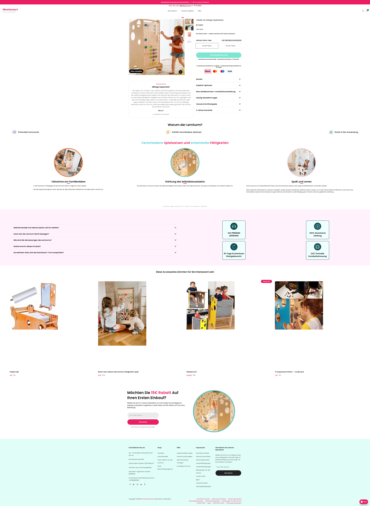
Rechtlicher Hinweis (202, 453)
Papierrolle (14, 372)
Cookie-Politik (200, 476)
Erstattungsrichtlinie (202, 460)
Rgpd (197, 480)
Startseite (161, 453)
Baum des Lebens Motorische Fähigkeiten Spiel (118, 372)
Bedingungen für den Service (231, 501)
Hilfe (199, 11)
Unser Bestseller (163, 456)
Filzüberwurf (191, 372)
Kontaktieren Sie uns (183, 466)
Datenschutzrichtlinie (203, 456)
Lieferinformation (202, 483)
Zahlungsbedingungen (203, 486)
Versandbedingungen (203, 463)
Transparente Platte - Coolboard (289, 372)
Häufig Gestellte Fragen (185, 453)
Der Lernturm (172, 11)
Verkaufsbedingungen (203, 467)
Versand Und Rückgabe (184, 456)
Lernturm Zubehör (187, 11)
